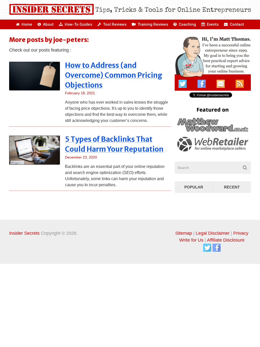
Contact (236, 24)
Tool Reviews (114, 24)
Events (212, 24)
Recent (232, 187)
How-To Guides (78, 24)
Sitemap (183, 233)
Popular (193, 187)
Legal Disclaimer (213, 233)
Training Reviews (152, 24)
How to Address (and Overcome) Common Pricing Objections (113, 75)
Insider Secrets (24, 233)
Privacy (240, 233)
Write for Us (191, 240)
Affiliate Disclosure (226, 240)
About (48, 24)
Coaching (187, 24)
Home (26, 24)
